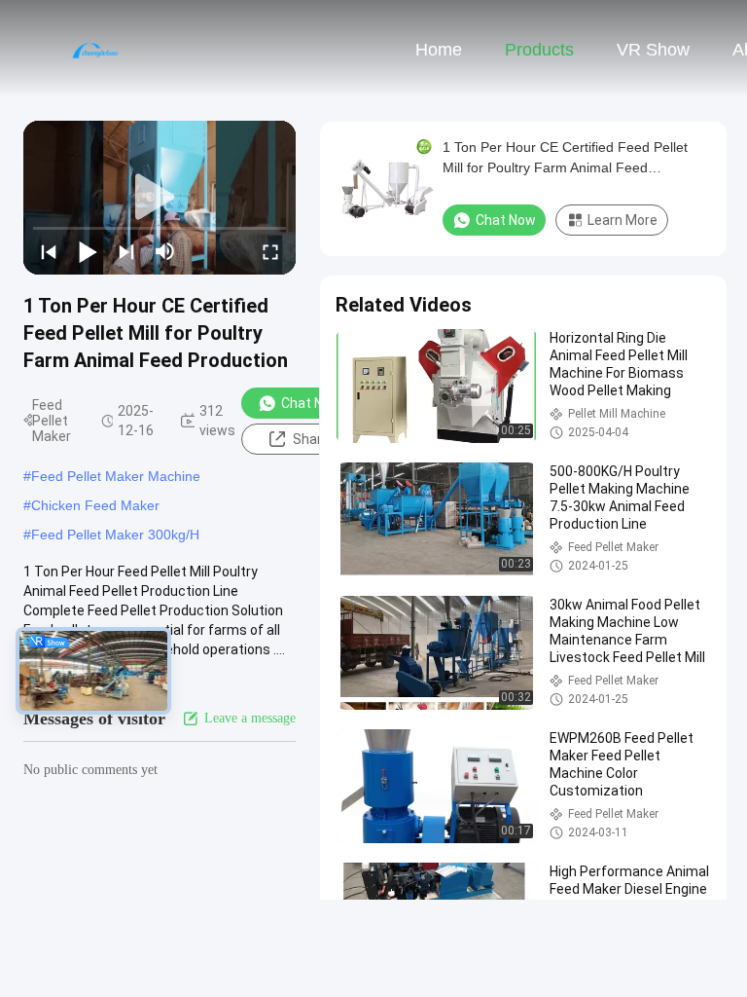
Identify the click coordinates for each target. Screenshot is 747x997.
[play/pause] (87, 251)
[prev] (48, 251)
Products (539, 49)
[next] (126, 251)
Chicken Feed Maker (95, 505)
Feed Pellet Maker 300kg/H (115, 534)
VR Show (653, 49)
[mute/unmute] (165, 251)
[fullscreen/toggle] (270, 251)
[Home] (95, 48)
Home (438, 49)
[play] (159, 197)
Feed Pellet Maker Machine (115, 476)
